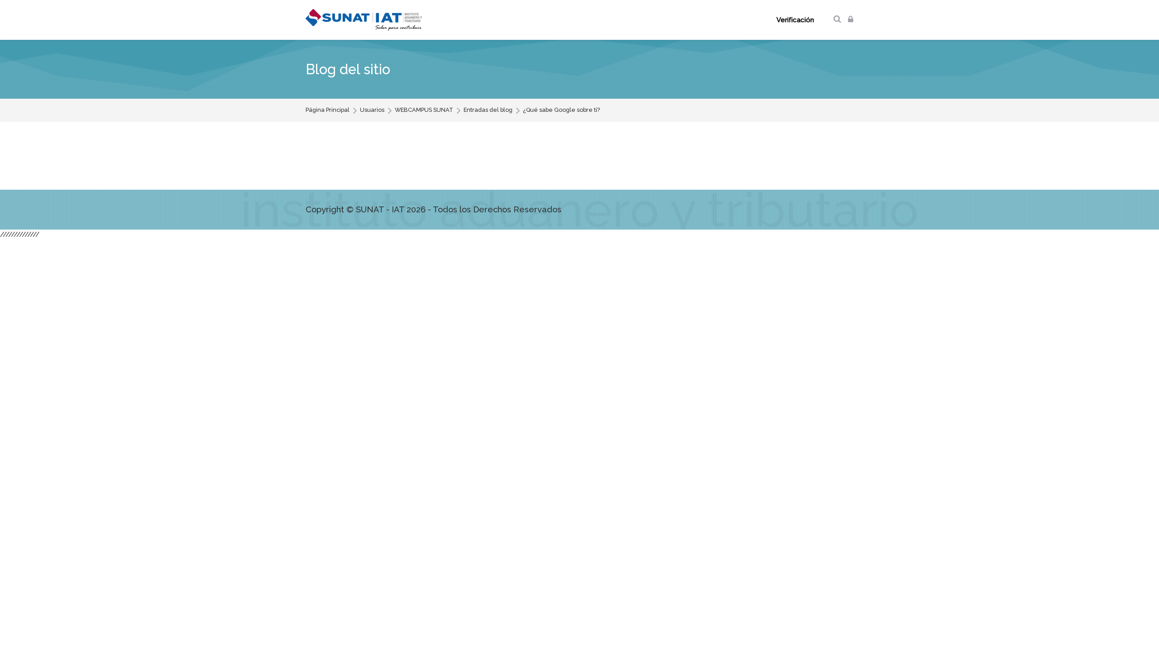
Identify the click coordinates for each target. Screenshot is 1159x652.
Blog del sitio (348, 69)
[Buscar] (837, 19)
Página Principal (328, 110)
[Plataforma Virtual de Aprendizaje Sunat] (364, 20)
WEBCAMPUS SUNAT (424, 110)
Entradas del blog (488, 110)
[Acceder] (850, 19)
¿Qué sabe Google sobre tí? (561, 110)
